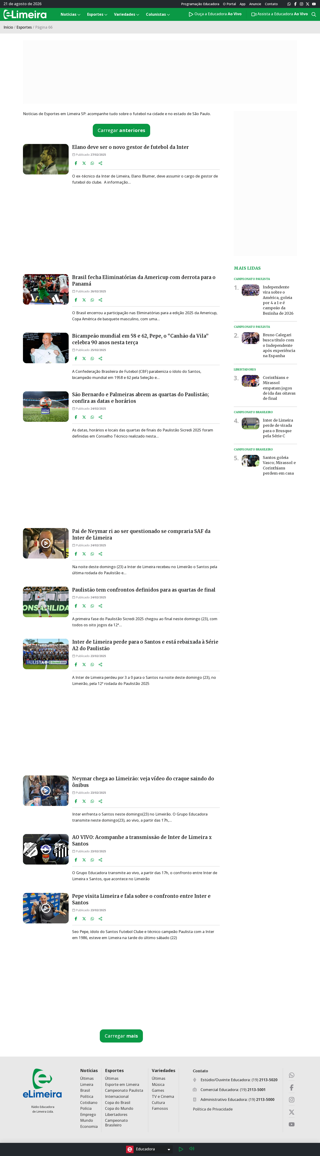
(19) (264, 1079)
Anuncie (255, 4)
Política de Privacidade (213, 1109)
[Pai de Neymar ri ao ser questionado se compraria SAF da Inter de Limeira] (46, 543)
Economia (89, 1126)
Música (158, 1084)
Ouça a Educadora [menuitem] (217, 13)
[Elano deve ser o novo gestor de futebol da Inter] (46, 159)
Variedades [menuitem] (124, 14)
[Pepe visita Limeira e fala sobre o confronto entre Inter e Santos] (46, 908)
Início (8, 27)
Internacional (117, 1096)
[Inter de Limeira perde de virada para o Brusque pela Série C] (250, 423)
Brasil (85, 1090)
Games (158, 1090)
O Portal (229, 4)
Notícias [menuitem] (68, 14)
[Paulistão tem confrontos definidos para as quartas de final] (46, 602)
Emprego (88, 1114)
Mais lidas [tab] (247, 267)
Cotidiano (88, 1102)
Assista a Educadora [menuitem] (282, 13)
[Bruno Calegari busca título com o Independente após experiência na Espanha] (250, 338)
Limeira (86, 1084)
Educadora (145, 1149)
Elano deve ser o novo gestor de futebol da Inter (130, 147)
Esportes (24, 27)
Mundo (86, 1120)
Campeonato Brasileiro (116, 1122)
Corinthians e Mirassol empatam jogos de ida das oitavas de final (279, 388)
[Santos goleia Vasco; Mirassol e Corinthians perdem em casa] (250, 461)
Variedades (163, 1070)
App (243, 4)
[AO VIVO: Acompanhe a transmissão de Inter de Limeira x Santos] (46, 849)
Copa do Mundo (119, 1108)
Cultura (158, 1102)
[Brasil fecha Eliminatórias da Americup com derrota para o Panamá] (46, 289)
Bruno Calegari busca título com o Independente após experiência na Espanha (279, 345)
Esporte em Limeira (122, 1084)
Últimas (87, 1078)
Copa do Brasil (117, 1102)
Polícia (86, 1108)
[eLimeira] (42, 1083)
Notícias (89, 1070)
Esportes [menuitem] (95, 14)
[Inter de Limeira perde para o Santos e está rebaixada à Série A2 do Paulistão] (46, 654)
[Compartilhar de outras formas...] (100, 163)
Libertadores (116, 1114)
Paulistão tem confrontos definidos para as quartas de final (144, 590)
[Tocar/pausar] (181, 1149)
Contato (271, 4)
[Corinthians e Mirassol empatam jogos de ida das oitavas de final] (250, 381)
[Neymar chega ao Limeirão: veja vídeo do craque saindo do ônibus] (46, 790)
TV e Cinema (163, 1096)
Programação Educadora (200, 4)
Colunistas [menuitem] (156, 14)
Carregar (121, 130)
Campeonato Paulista (124, 1090)
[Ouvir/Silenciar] (191, 1149)
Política (86, 1096)
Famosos (160, 1108)
